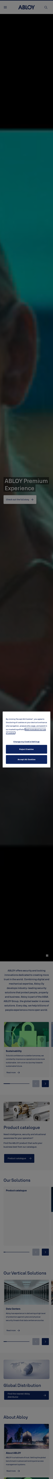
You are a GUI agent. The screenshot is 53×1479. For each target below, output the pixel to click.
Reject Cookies (26, 749)
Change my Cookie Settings (26, 741)
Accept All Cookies (26, 759)
